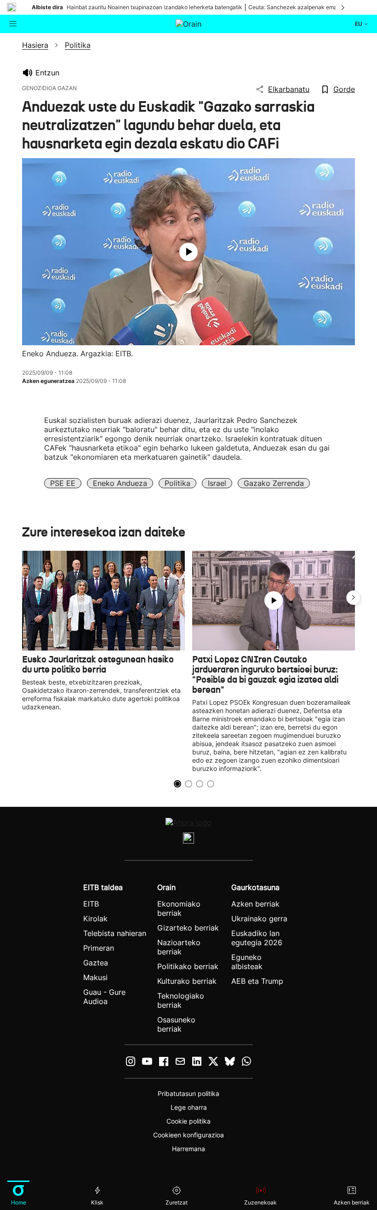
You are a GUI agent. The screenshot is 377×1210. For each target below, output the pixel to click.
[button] (353, 597)
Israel (217, 483)
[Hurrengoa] (343, 7)
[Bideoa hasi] (188, 252)
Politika (177, 483)
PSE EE (62, 483)
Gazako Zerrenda (274, 483)
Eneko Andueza (120, 483)
